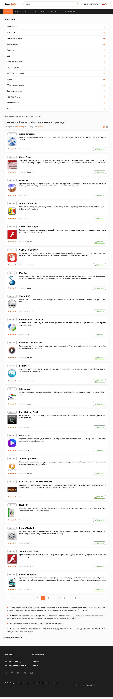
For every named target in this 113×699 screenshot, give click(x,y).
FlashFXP (23, 505)
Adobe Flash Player (28, 226)
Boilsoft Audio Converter (31, 319)
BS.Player (23, 365)
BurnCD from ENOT (28, 412)
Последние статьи (12, 637)
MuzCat (23, 273)
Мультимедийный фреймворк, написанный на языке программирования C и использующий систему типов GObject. (62, 393)
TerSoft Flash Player (29, 551)
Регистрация (95, 4)
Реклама (35, 666)
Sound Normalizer (28, 203)
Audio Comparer (27, 134)
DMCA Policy (9, 683)
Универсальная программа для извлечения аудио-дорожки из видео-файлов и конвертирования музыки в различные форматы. (62, 324)
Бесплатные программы (14, 116)
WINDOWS (8, 11)
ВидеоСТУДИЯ (26, 528)
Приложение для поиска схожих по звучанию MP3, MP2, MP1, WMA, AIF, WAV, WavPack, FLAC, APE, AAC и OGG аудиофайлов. (62, 138)
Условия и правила (24, 683)
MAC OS (18, 11)
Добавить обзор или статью (15, 666)
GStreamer (24, 389)
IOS (35, 11)
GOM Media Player (28, 249)
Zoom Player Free (27, 458)
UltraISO (23, 180)
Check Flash (25, 157)
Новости (55, 11)
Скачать (100, 149)
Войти (86, 4)
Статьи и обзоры (68, 11)
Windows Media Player (30, 342)
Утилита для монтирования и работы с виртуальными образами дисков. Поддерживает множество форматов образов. (62, 300)
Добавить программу (13, 662)
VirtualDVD (24, 296)
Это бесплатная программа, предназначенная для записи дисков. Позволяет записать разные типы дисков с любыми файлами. (62, 416)
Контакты (35, 662)
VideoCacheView (27, 574)
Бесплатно (29, 172)
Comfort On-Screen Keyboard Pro (35, 481)
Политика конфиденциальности (46, 683)
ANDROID (42, 11)
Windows (12, 134)
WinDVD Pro (25, 435)
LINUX (26, 11)
